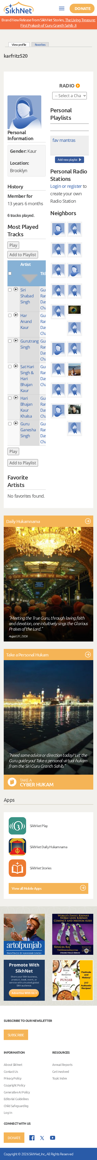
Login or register (66, 186)
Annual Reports (62, 1065)
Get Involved (60, 1071)
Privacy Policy (12, 1078)
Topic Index (59, 1078)
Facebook (32, 1137)
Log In (8, 1113)
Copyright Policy (14, 1085)
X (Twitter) (42, 1138)
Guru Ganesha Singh (28, 430)
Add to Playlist (22, 254)
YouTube (52, 1138)
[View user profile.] (24, 112)
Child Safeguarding (16, 1106)
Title (44, 273)
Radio (67, 85)
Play (13, 245)
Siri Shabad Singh (27, 296)
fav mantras (63, 140)
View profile (21, 44)
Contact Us (11, 1071)
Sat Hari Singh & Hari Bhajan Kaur (27, 378)
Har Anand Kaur (26, 321)
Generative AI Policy (17, 1092)
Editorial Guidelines (16, 1099)
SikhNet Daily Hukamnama (48, 846)
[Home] (19, 7)
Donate (83, 8)
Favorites (40, 44)
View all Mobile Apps (26, 888)
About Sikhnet (13, 1065)
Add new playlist (67, 160)
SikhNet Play (39, 825)
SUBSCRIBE (16, 1035)
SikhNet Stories (40, 868)
